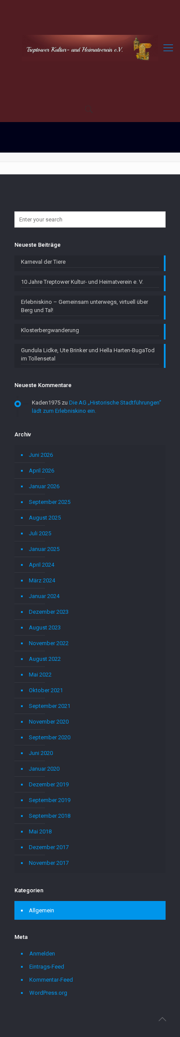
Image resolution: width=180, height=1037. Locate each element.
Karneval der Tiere (43, 261)
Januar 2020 (44, 768)
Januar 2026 (44, 486)
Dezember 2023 (49, 612)
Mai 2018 (40, 831)
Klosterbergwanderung (50, 330)
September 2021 (49, 706)
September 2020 (49, 737)
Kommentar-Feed (51, 979)
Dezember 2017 (49, 847)
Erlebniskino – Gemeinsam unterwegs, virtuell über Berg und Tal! (84, 306)
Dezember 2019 (49, 784)
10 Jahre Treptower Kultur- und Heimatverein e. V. (82, 282)
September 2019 (49, 800)
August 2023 (45, 627)
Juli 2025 (40, 533)
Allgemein (41, 910)
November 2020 (49, 721)
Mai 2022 (40, 674)
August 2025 (45, 517)
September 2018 (49, 816)
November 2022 (49, 643)
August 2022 (45, 659)
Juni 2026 (41, 455)
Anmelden (42, 953)
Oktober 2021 (46, 690)
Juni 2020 (41, 753)
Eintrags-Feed (46, 966)
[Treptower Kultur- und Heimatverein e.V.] (90, 48)
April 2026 (41, 470)
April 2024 (41, 564)
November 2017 (49, 863)
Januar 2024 (44, 596)
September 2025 (49, 502)
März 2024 (42, 580)
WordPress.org (48, 992)
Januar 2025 (44, 549)
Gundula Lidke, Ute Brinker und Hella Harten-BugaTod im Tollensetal (88, 354)
